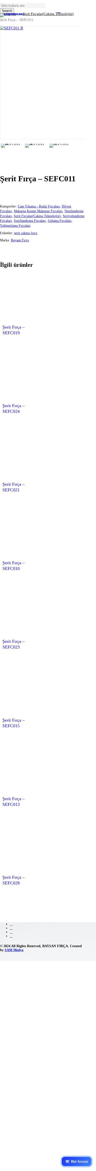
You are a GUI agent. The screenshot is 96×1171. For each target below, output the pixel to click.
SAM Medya (14, 950)
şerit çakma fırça (25, 233)
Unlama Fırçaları (59, 221)
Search (7, 11)
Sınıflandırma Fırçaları (30, 221)
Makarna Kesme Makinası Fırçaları (38, 211)
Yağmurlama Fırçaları (15, 226)
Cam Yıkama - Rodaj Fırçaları (39, 206)
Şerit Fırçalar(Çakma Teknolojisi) (37, 216)
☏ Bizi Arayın (76, 1161)
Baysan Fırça (20, 240)
